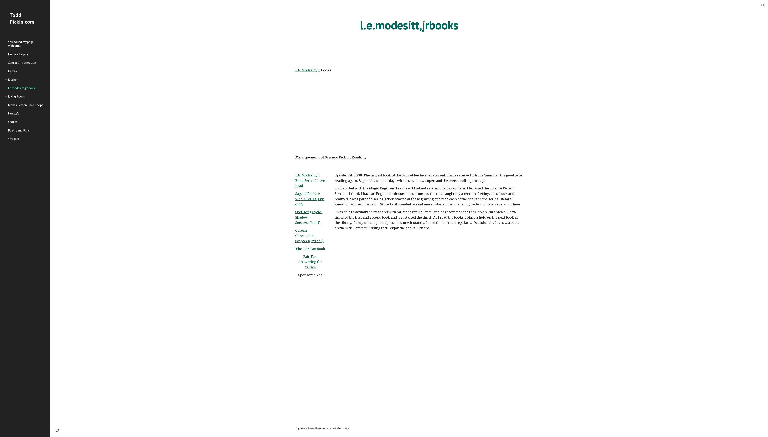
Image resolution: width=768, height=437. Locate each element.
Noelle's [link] (13, 113)
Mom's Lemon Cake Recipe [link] (25, 105)
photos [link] (13, 122)
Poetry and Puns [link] (19, 130)
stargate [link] (14, 139)
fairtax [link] (12, 71)
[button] (763, 5)
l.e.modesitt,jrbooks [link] (21, 88)
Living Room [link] (16, 96)
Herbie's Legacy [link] (18, 54)
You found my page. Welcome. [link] (21, 44)
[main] (409, 25)
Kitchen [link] (13, 80)
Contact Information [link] (22, 63)
